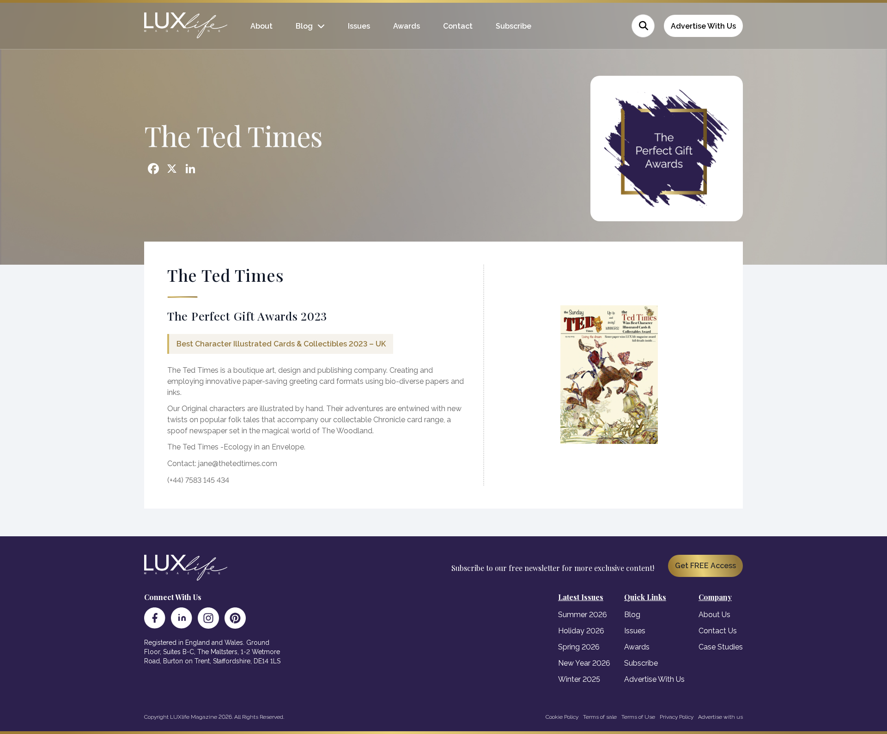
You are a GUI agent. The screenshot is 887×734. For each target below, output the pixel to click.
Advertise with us (720, 717)
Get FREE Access (705, 565)
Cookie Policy (562, 717)
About (261, 26)
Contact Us (718, 630)
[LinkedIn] (181, 618)
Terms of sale (600, 717)
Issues (359, 26)
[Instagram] (208, 618)
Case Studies (721, 647)
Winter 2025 (579, 679)
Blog (304, 26)
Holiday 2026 (581, 630)
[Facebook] (154, 618)
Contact (458, 26)
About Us (714, 614)
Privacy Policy (676, 717)
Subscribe (513, 26)
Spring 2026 (579, 647)
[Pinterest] (235, 618)
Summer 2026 (582, 614)
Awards (406, 26)
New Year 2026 (584, 663)
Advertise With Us (703, 26)
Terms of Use (638, 717)
